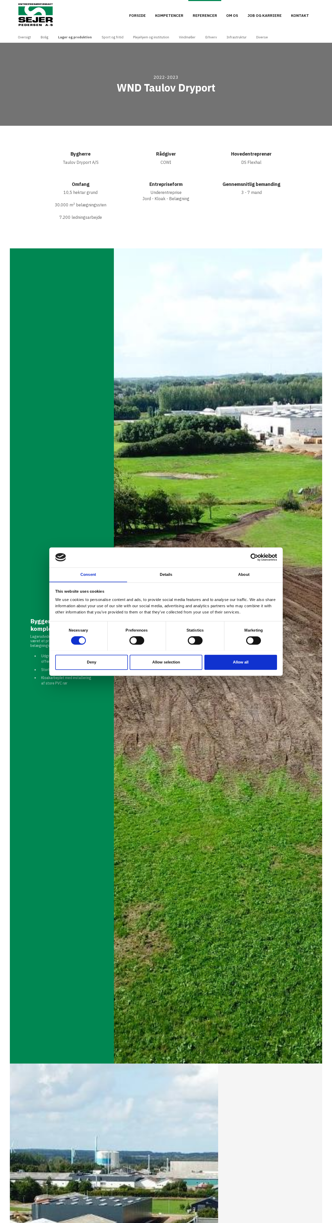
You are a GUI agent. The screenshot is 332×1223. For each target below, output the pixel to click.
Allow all (240, 662)
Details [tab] (166, 574)
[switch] (136, 640)
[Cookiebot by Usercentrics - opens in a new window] (254, 557)
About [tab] (244, 574)
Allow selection (166, 662)
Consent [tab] (88, 574)
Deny (91, 662)
